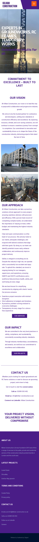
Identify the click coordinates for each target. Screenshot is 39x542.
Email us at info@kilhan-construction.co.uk (15, 512)
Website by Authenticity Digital (19, 537)
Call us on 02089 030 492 (9, 516)
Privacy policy (6, 497)
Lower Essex (5, 470)
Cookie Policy (6, 493)
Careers (4, 524)
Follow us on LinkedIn (8, 520)
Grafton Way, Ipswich (8, 478)
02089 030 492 (22, 391)
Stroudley (5, 474)
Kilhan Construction (27, 400)
